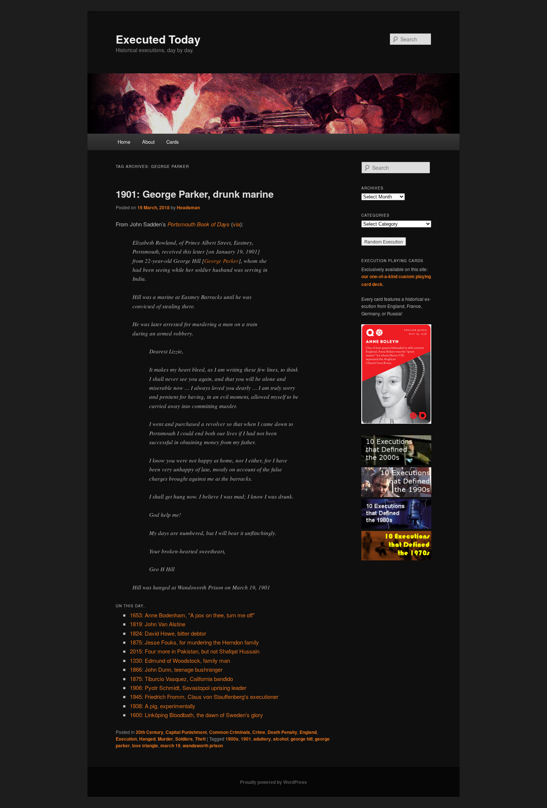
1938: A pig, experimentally (162, 706)
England (308, 732)
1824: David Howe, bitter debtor (168, 633)
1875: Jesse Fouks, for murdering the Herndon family (194, 642)
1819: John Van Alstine (157, 624)
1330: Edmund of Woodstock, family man (180, 660)
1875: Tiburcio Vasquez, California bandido (181, 679)
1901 (246, 738)
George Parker (221, 260)
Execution (126, 738)
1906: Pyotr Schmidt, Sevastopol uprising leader (188, 687)
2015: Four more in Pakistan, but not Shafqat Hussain (194, 651)
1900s (232, 738)
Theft (200, 738)
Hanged (147, 738)
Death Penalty (282, 732)
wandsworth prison (203, 745)
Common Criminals (229, 732)
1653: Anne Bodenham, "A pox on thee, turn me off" (192, 615)
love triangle (145, 745)
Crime (258, 732)
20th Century (149, 732)
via (236, 224)
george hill (302, 738)
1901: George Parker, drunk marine (195, 194)
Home (124, 141)
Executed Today (158, 39)
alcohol (280, 738)
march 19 (170, 745)
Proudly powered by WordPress (273, 782)
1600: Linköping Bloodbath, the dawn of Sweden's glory (196, 715)
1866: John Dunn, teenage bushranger (176, 669)
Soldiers (184, 738)
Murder (165, 738)
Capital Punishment (186, 732)
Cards (172, 141)
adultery (262, 738)
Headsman (188, 207)
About (148, 141)
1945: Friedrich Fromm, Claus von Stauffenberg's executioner (204, 696)
